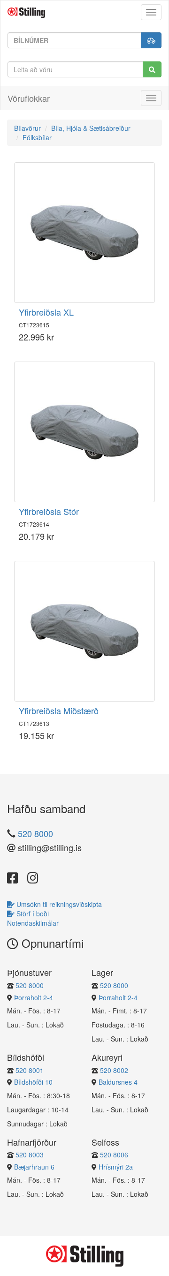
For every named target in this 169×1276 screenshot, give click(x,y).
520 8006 (114, 1154)
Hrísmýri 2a (116, 1166)
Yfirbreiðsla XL (46, 312)
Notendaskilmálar (33, 923)
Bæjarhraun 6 (34, 1166)
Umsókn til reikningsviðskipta (58, 904)
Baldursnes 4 (118, 1082)
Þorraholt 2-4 (33, 997)
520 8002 (114, 1070)
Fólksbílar (37, 137)
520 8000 (35, 833)
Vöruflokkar (29, 98)
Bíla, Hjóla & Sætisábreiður (91, 128)
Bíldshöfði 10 (33, 1082)
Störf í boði (32, 913)
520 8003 (29, 1154)
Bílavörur (27, 128)
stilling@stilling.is (48, 848)
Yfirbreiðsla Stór (49, 511)
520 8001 (29, 1070)
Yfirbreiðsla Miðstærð (59, 710)
